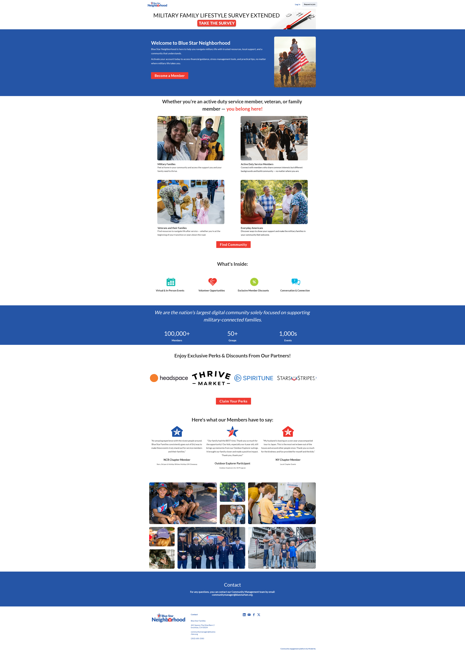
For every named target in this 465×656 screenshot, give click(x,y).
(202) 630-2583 (197, 638)
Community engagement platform (293, 649)
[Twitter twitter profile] (258, 615)
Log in (297, 4)
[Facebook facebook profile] (253, 614)
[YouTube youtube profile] (249, 614)
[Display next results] (316, 377)
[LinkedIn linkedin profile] (244, 614)
